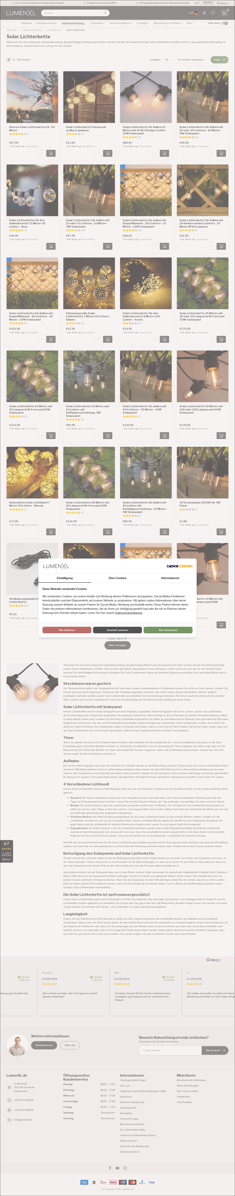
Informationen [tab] (170, 578)
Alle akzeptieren (168, 630)
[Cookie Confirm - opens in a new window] (180, 566)
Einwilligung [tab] (65, 578)
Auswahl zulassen (117, 630)
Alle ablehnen (67, 630)
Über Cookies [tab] (117, 578)
